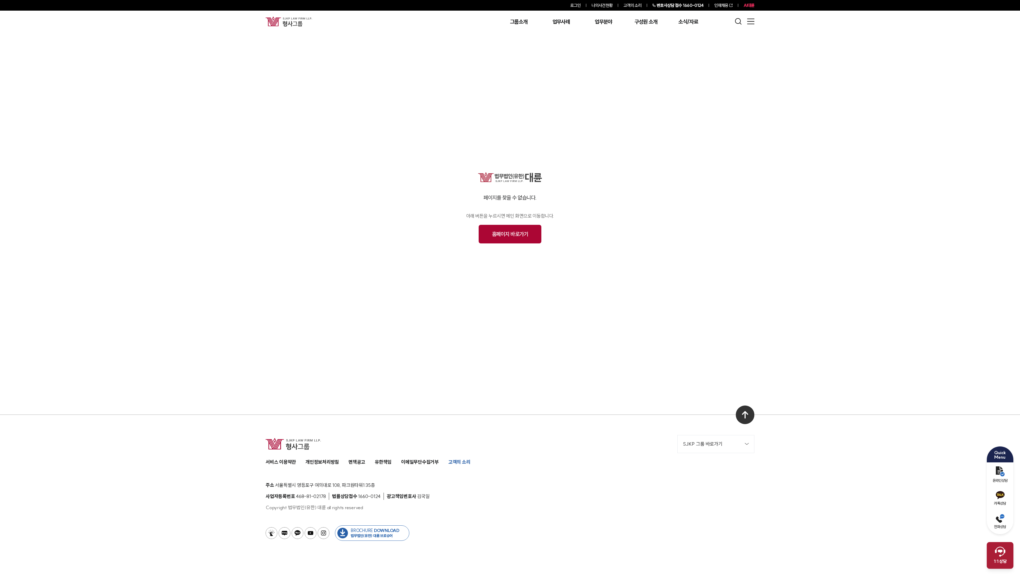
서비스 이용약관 (281, 462)
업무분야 (603, 21)
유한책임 (383, 462)
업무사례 (561, 21)
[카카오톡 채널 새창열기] (297, 533)
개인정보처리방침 (322, 462)
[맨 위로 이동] (745, 415)
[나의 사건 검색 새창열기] (271, 533)
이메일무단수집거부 (420, 462)
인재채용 (721, 5)
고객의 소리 (632, 5)
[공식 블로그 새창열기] (284, 533)
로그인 (575, 5)
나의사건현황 (602, 5)
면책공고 (356, 462)
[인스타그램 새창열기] (323, 533)
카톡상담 (1000, 503)
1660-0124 (680, 5)
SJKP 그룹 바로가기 (702, 444)
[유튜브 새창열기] (310, 533)
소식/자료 (688, 21)
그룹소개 (518, 21)
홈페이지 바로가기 (510, 234)
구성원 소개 (646, 21)
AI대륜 (748, 5)
